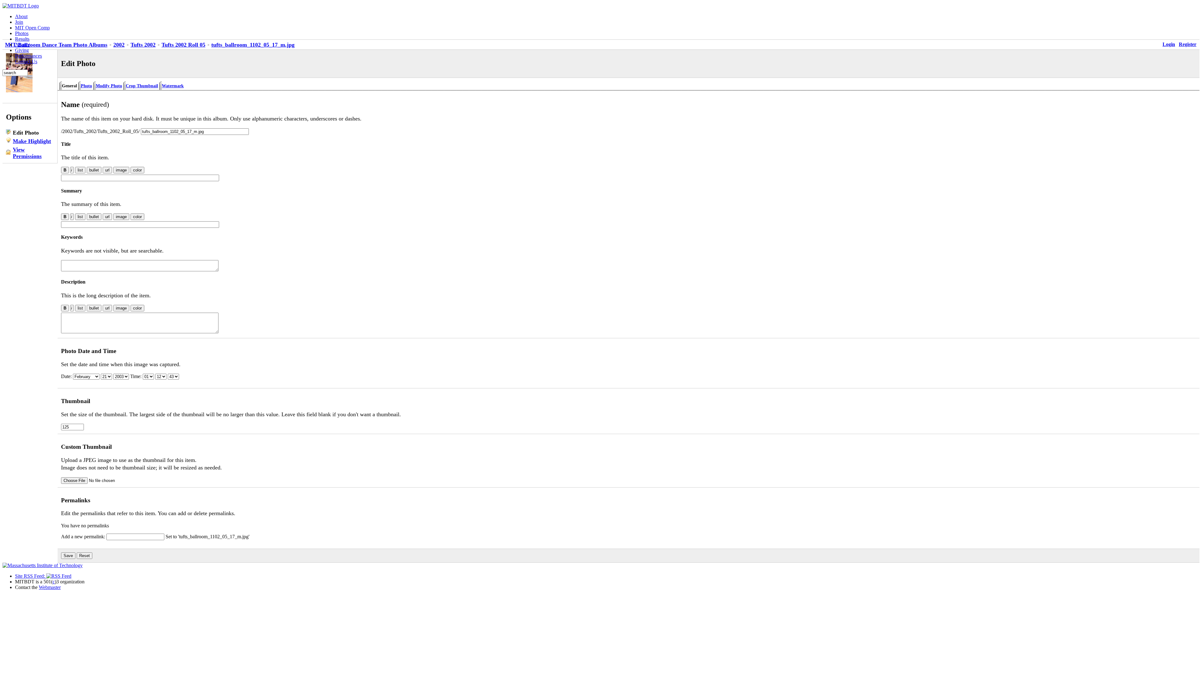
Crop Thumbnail (142, 85)
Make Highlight (32, 141)
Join (19, 22)
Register (1187, 44)
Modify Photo (109, 85)
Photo (86, 85)
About (21, 16)
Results (22, 39)
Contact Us (26, 61)
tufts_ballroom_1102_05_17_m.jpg (253, 45)
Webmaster (50, 587)
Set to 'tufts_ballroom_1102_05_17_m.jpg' (207, 536)
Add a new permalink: (83, 536)
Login (1169, 44)
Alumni (22, 44)
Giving (22, 50)
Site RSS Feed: (30, 576)
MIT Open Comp (32, 27)
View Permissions (27, 152)
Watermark (173, 85)
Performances (28, 56)
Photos (21, 33)
